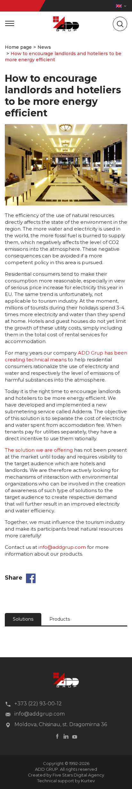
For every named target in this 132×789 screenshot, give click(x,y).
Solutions (23, 619)
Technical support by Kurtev (66, 780)
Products (59, 619)
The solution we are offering (39, 450)
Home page (18, 47)
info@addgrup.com (62, 547)
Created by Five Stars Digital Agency (66, 774)
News (44, 47)
